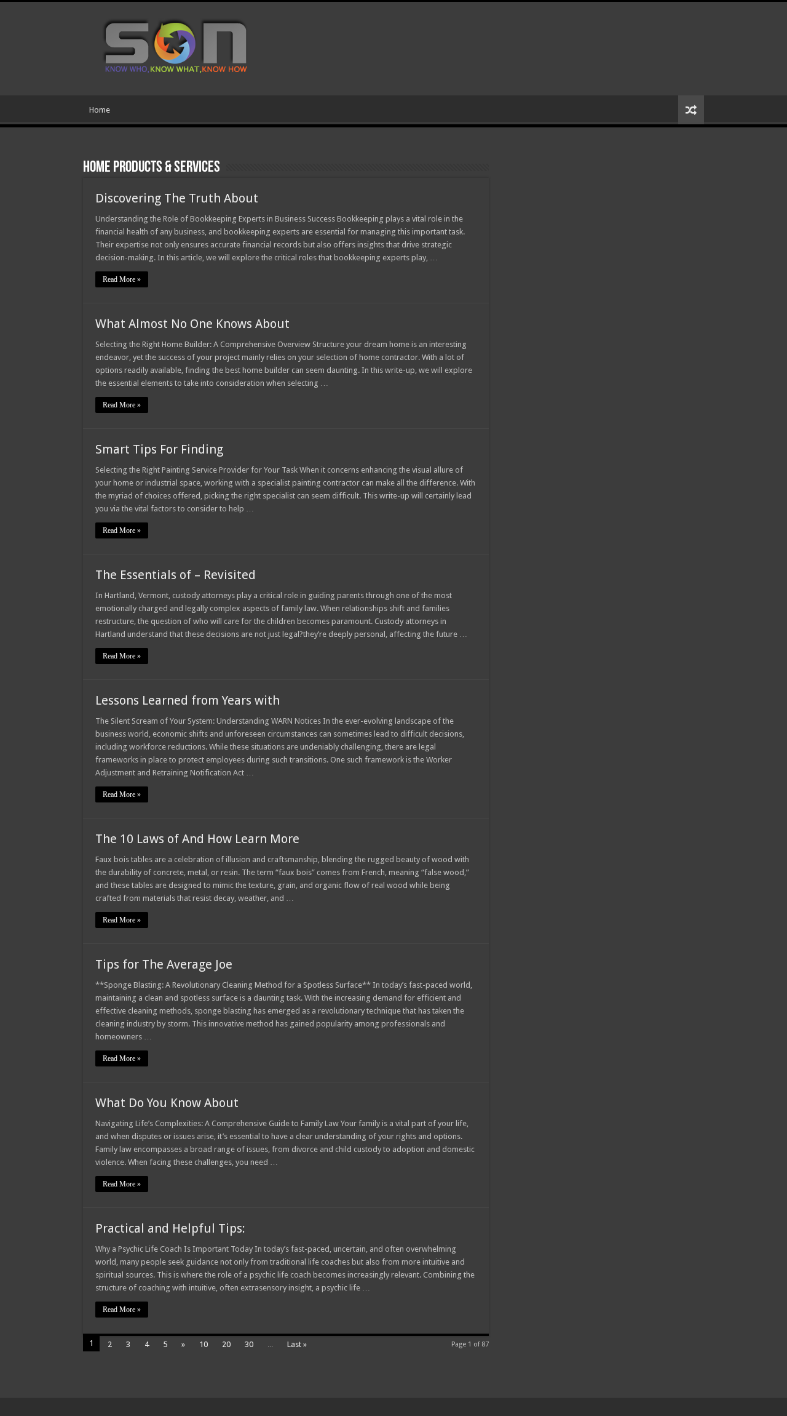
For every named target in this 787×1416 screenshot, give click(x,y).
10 (203, 1344)
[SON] (189, 46)
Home (99, 109)
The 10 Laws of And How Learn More (197, 838)
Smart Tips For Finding (159, 449)
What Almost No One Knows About (192, 323)
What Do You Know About (167, 1102)
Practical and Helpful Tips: (170, 1228)
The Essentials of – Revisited (175, 574)
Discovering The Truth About (176, 198)
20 (226, 1344)
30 (249, 1344)
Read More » (122, 279)
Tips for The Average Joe (163, 964)
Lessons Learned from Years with (187, 700)
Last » (297, 1344)
